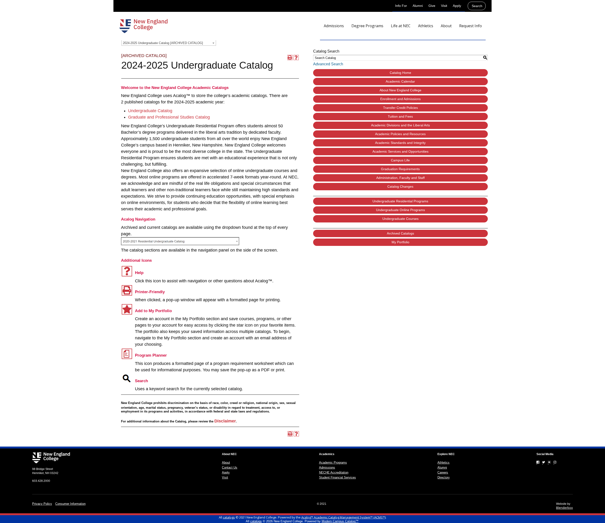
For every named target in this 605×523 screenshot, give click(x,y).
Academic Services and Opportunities (400, 151)
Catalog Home (400, 73)
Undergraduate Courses (400, 219)
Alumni (418, 6)
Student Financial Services (337, 477)
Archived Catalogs (400, 233)
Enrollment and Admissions (400, 99)
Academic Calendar (400, 81)
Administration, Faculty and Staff (400, 178)
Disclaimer (225, 421)
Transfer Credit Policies (400, 108)
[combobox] (168, 43)
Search (477, 6)
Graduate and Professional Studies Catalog (169, 117)
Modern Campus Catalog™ (340, 521)
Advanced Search (328, 64)
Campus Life (400, 160)
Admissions (327, 467)
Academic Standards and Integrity (400, 143)
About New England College (400, 90)
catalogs (229, 517)
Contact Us (229, 467)
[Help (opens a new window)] (296, 57)
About (226, 462)
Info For (401, 6)
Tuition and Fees (400, 116)
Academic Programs (333, 462)
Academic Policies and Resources (400, 134)
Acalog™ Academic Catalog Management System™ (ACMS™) (343, 517)
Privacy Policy (42, 503)
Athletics (443, 462)
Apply (457, 6)
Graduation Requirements (400, 169)
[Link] (537, 462)
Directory (443, 477)
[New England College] (143, 26)
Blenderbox (564, 508)
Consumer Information (70, 503)
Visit (444, 6)
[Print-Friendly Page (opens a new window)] (290, 57)
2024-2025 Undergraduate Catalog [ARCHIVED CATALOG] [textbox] (163, 43)
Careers (442, 472)
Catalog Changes (400, 186)
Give (431, 6)
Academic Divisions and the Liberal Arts (400, 125)
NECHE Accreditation (333, 472)
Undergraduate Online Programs (400, 210)
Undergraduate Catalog (150, 110)
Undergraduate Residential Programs (400, 201)
